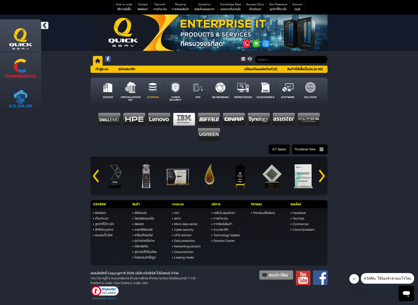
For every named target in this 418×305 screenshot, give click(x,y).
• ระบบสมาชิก (220, 229)
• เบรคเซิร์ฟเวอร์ (142, 229)
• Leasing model (183, 257)
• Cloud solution (183, 252)
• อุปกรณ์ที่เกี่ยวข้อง (144, 252)
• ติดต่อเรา (99, 213)
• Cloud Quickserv (302, 229)
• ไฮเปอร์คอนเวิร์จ (143, 218)
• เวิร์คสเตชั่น (140, 246)
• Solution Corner (223, 240)
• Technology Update (225, 235)
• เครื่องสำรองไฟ (142, 235)
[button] (104, 293)
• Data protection (183, 240)
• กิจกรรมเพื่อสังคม (263, 213)
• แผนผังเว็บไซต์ (102, 235)
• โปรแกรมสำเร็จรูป (144, 257)
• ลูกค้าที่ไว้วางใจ (103, 224)
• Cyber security (182, 229)
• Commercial (300, 224)
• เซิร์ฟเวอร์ (139, 213)
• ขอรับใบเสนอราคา (223, 213)
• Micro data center (185, 224)
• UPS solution (182, 235)
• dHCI (176, 218)
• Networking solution (186, 246)
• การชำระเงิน (219, 218)
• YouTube (297, 218)
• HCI (175, 213)
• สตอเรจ (138, 224)
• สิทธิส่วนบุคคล (103, 229)
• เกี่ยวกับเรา (101, 218)
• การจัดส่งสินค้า (221, 224)
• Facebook (298, 213)
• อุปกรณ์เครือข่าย (143, 240)
